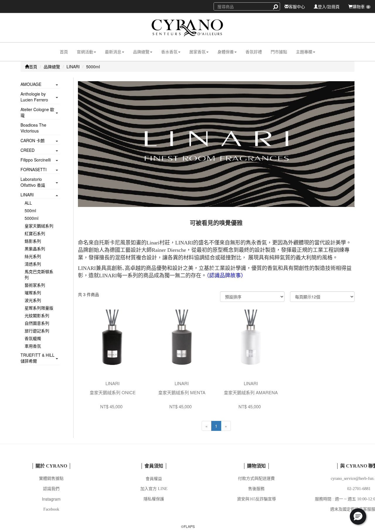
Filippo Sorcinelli (36, 160)
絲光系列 (33, 256)
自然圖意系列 (37, 323)
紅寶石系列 (35, 233)
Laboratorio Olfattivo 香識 (33, 182)
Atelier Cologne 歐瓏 (37, 112)
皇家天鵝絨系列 (39, 226)
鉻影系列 (33, 241)
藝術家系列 (35, 285)
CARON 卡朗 (33, 140)
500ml (30, 210)
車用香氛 (33, 346)
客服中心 (297, 6)
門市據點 (279, 52)
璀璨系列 (33, 292)
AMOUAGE (31, 84)
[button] (86, 52)
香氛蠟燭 (33, 338)
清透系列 (33, 264)
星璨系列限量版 (39, 308)
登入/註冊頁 (329, 6)
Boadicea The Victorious (33, 128)
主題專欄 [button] (304, 52)
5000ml (93, 66)
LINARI (73, 66)
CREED (28, 150)
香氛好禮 (254, 52)
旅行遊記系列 (37, 331)
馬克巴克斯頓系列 (39, 274)
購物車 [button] (360, 6)
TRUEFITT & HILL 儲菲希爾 (37, 358)
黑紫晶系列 (35, 248)
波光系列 (33, 300)
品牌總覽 (52, 66)
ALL (28, 203)
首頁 (64, 52)
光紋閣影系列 (37, 315)
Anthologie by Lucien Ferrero (34, 97)
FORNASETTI (34, 169)
